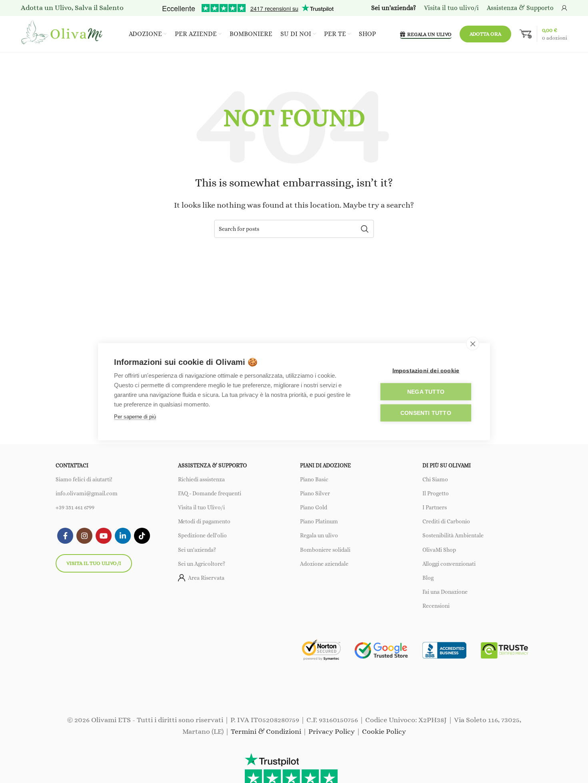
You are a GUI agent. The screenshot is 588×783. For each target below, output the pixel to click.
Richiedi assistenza (201, 479)
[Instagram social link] (84, 536)
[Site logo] (63, 33)
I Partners (434, 507)
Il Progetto (435, 493)
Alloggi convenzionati (449, 564)
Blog (428, 578)
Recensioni (436, 606)
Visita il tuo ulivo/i (93, 563)
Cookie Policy (384, 731)
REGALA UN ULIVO (429, 34)
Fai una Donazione (445, 592)
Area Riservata (206, 578)
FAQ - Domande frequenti (209, 493)
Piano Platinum (319, 521)
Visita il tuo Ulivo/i (201, 507)
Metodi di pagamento (204, 521)
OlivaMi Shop (439, 550)
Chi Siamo (435, 479)
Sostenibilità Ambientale (453, 535)
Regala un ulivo (319, 535)
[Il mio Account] (564, 8)
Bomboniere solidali (325, 550)
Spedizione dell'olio (202, 535)
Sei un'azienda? (197, 550)
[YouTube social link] (104, 536)
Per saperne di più (135, 416)
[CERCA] (365, 229)
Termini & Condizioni (266, 731)
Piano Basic (314, 479)
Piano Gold (313, 507)
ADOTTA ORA (485, 34)
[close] (472, 343)
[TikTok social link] (142, 536)
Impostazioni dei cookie (426, 370)
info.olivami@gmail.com (87, 493)
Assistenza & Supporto (520, 8)
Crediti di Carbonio (446, 521)
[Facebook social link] (65, 536)
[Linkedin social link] (123, 536)
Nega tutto (425, 391)
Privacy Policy (331, 731)
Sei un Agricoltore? (201, 564)
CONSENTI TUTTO (425, 413)
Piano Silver (315, 493)
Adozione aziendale (324, 564)
